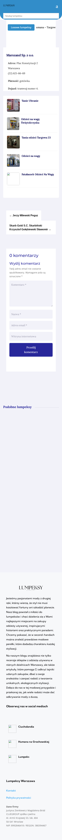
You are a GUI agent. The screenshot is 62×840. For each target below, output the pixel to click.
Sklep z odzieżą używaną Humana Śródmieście (24, 516)
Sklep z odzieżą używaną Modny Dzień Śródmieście (30, 470)
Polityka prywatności (18, 797)
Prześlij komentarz (31, 350)
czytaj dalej (17, 448)
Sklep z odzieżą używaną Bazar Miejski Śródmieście (29, 424)
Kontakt (11, 790)
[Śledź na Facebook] (53, 39)
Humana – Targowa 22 (46, 27)
